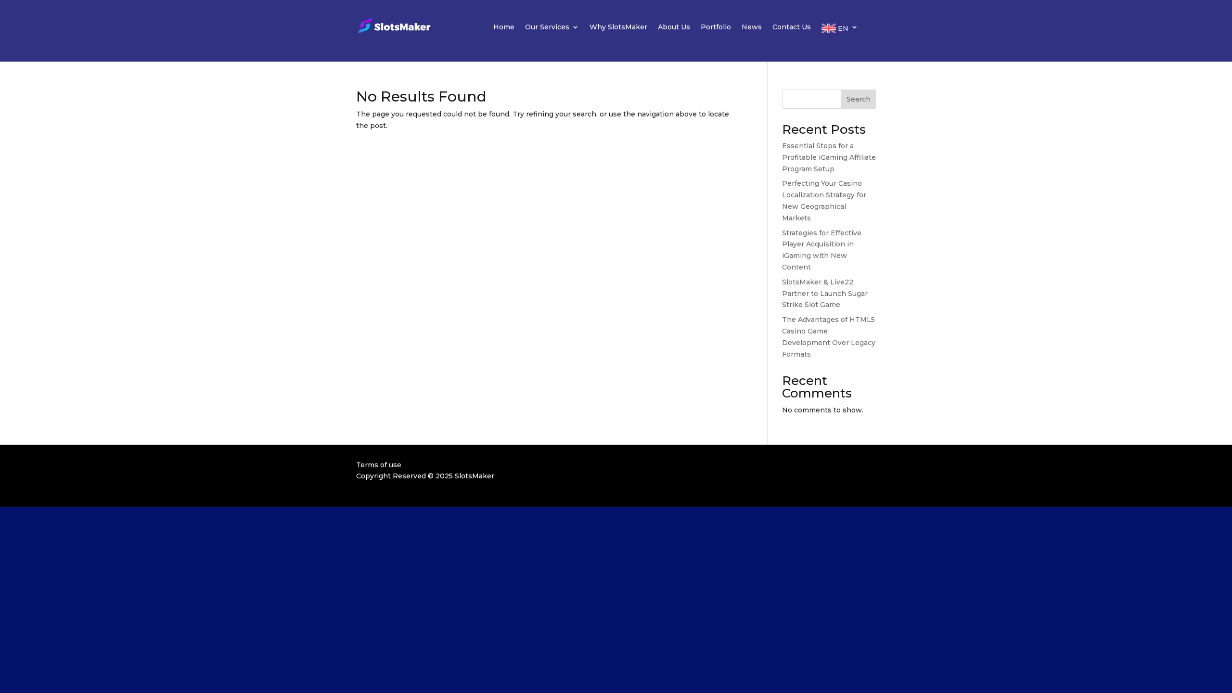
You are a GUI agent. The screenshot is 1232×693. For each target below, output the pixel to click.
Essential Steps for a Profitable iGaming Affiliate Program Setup (829, 157)
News (752, 27)
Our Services (547, 27)
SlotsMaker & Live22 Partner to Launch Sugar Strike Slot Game (825, 293)
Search (859, 99)
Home (503, 27)
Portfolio (716, 27)
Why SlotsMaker (618, 27)
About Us (674, 27)
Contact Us (791, 27)
